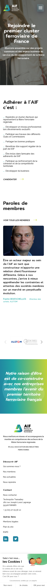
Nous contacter (10, 495)
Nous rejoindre (9, 482)
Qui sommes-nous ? (11, 466)
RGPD (5, 532)
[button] (42, 342)
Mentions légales (10, 522)
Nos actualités (9, 477)
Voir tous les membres (16, 220)
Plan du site (8, 527)
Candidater (9, 179)
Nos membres (9, 472)
